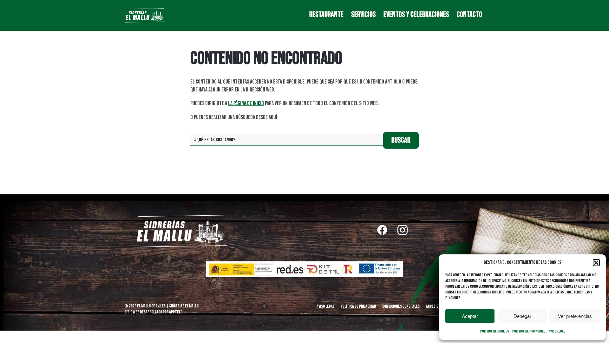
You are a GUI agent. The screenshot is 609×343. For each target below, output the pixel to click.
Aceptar (470, 316)
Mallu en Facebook (382, 230)
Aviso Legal (557, 331)
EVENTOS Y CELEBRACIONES (416, 14)
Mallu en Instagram (402, 230)
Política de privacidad (529, 331)
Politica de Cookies (494, 331)
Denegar (522, 316)
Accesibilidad (437, 306)
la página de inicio (246, 103)
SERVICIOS (363, 14)
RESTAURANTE (326, 14)
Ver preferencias (575, 316)
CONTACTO (469, 14)
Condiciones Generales (401, 306)
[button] (596, 262)
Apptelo (175, 312)
